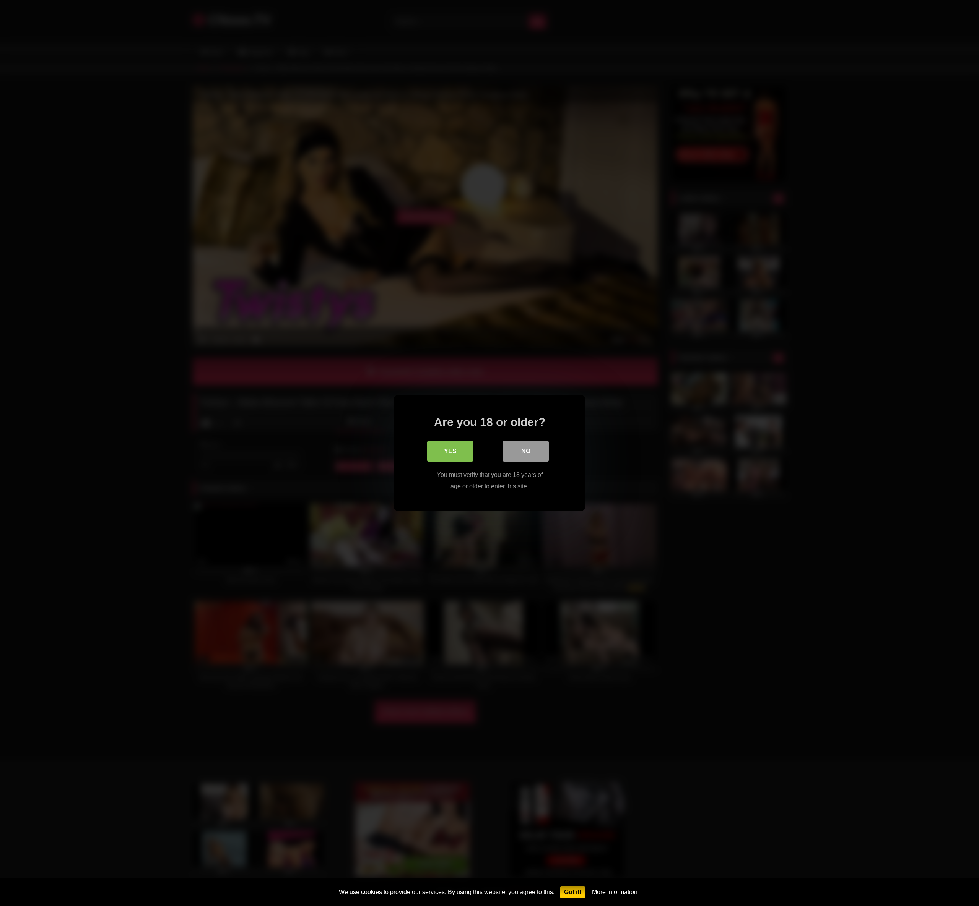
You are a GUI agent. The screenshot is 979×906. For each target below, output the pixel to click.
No (525, 451)
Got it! (572, 892)
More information (614, 892)
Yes (450, 451)
